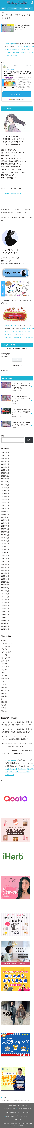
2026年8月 (5, 452)
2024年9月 (5, 520)
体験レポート (6, 693)
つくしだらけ (25, 1112)
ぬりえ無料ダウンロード (24, 1108)
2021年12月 (5, 617)
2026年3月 (5, 467)
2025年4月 (5, 499)
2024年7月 (5, 526)
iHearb (3, 640)
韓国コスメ (5, 711)
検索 (2, 436)
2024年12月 (5, 511)
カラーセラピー (6, 652)
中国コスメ (5, 690)
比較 (2, 699)
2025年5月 (5, 496)
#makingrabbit (10, 52)
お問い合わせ (17, 1119)
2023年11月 (5, 549)
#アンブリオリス (28, 334)
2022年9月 (5, 591)
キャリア (4, 655)
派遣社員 (4, 702)
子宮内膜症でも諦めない (13, 1112)
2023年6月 (5, 564)
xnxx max (19, 746)
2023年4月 (5, 570)
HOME (3, 8)
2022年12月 (5, 582)
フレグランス (6, 675)
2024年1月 (5, 544)
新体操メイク (6, 696)
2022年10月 (5, 588)
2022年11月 (5, 585)
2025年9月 (5, 485)
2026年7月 (5, 455)
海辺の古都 (23, 732)
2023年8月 (5, 558)
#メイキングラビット (24, 46)
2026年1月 (5, 473)
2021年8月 (5, 629)
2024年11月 (5, 514)
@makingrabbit (10, 43)
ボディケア (5, 678)
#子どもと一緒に (21, 52)
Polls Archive (6, 371)
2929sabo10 (23, 725)
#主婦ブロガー (24, 49)
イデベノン (5, 649)
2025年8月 (5, 488)
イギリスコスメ (6, 646)
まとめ (3, 681)
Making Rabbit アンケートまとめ (17, 1105)
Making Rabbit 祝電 (9, 1108)
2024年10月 (5, 517)
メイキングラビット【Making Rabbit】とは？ (20, 8)
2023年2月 (5, 576)
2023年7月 (5, 561)
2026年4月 (5, 464)
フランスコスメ (6, 672)
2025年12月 (5, 476)
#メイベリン (22, 769)
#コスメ (11, 331)
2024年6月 (5, 529)
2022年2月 (5, 611)
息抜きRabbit (10, 1116)
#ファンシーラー (20, 331)
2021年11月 (5, 620)
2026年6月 (5, 458)
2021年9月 (5, 626)
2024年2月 (5, 541)
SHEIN (5, 357)
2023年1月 (5, 579)
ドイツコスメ (6, 667)
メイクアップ (6, 684)
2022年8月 (5, 594)
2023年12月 (5, 546)
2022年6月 (5, 599)
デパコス (4, 664)
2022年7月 (5, 597)
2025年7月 (5, 490)
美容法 (3, 708)
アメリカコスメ (6, 643)
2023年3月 (5, 573)
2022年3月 (5, 608)
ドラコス (4, 670)
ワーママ (4, 687)
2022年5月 (5, 602)
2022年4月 (5, 605)
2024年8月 (5, 523)
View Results (17, 365)
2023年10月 (5, 552)
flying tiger (6, 354)
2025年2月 (5, 505)
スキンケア (5, 661)
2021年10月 (5, 623)
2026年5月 (5, 461)
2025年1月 (5, 508)
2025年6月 (5, 493)
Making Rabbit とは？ (13, 193)
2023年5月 (5, 567)
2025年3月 (5, 502)
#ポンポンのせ (17, 334)
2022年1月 (5, 614)
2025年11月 (5, 479)
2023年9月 (5, 555)
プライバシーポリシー (22, 1116)
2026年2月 (5, 470)
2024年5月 (5, 532)
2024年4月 (5, 535)
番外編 (3, 705)
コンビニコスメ (6, 658)
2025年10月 (5, 482)
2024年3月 (5, 538)
